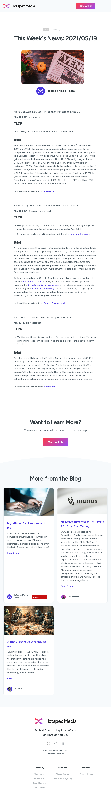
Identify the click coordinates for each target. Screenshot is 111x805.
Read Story (13, 553)
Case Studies (39, 783)
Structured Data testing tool (43, 285)
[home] (39, 6)
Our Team (39, 774)
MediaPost (49, 386)
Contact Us (86, 6)
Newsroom (39, 778)
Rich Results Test (31, 281)
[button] (105, 6)
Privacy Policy (86, 774)
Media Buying (62, 774)
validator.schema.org (78, 234)
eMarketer (49, 191)
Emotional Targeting (62, 778)
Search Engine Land (54, 303)
